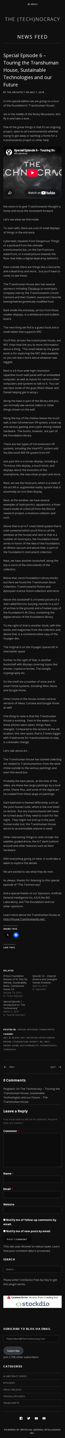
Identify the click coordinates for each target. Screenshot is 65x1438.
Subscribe (13, 1351)
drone (7, 1041)
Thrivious (34, 288)
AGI (5, 1037)
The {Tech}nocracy (32, 19)
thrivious (9, 1049)
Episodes (9, 1382)
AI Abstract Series (15, 1376)
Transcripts (47, 1029)
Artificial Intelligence (40, 1037)
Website (8, 1204)
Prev (11, 1067)
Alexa (15, 1037)
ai (10, 1037)
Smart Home (11, 1045)
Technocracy (48, 1045)
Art (22, 1037)
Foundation (20, 1041)
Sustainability (29, 1045)
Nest (47, 1041)
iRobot (34, 1041)
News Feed (32, 36)
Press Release (12, 1389)
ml (41, 1041)
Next (53, 1067)
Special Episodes (28, 1029)
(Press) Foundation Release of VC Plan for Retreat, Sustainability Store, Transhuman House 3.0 (15, 982)
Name (8, 1173)
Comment (11, 1131)
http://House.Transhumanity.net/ (24, 919)
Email (8, 1189)
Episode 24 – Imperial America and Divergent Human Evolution (44, 979)
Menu (34, 4)
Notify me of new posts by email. (28, 1231)
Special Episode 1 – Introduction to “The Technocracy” (14, 1005)
